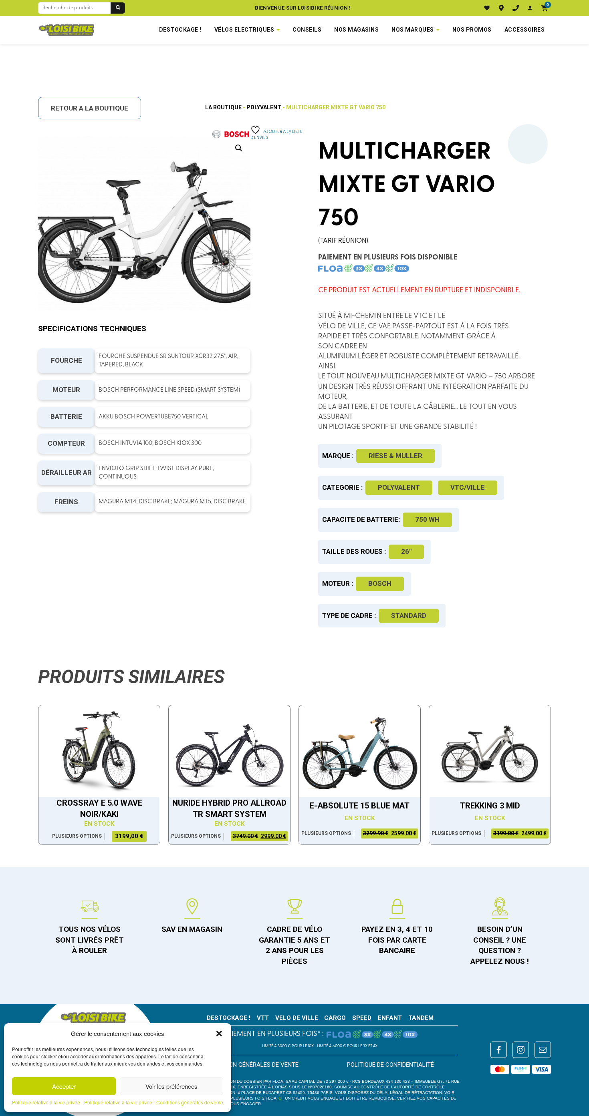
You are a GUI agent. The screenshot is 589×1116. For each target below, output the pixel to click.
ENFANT (390, 1017)
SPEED (361, 1017)
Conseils (306, 29)
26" (406, 551)
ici (279, 1098)
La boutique (223, 107)
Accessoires (524, 29)
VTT (263, 1017)
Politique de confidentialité (390, 1064)
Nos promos (472, 29)
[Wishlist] (486, 8)
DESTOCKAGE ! (180, 29)
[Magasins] (501, 8)
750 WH (427, 519)
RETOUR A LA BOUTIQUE (89, 108)
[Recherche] (118, 8)
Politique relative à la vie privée (46, 1102)
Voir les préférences (171, 1086)
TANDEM (421, 1017)
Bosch (379, 583)
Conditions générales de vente (189, 1102)
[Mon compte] (530, 8)
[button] (219, 1034)
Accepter (64, 1086)
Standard (408, 615)
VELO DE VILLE (296, 1017)
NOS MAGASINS (356, 29)
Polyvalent (263, 107)
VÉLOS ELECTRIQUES (244, 29)
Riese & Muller (395, 456)
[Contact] (515, 8)
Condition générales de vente (252, 1064)
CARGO (335, 1017)
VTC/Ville (467, 487)
